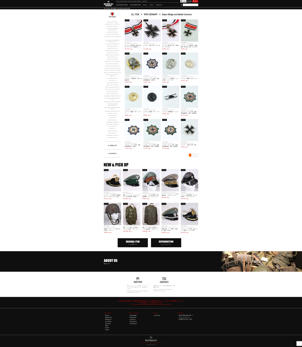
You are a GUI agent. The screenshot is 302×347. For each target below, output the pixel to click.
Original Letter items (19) (112, 52)
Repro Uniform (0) (112, 126)
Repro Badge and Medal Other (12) (112, 111)
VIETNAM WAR (133, 317)
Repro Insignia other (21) (112, 91)
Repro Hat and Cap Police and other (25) (112, 75)
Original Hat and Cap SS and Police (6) (112, 36)
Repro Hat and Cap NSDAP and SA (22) (112, 72)
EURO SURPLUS (133, 321)
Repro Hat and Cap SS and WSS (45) (112, 70)
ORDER (106, 325)
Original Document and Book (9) (112, 55)
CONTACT (107, 330)
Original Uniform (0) (112, 115)
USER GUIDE (108, 323)
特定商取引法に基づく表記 (185, 319)
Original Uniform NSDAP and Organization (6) (112, 29)
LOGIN (189, 1)
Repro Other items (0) (112, 137)
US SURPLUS (133, 319)
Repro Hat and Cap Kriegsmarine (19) (112, 68)
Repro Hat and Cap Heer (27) (112, 63)
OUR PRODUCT (108, 321)
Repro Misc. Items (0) (112, 113)
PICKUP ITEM (157, 315)
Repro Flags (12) (112, 80)
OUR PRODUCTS (133, 323)
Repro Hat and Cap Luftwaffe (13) (112, 66)
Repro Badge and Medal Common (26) (112, 96)
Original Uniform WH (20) (112, 22)
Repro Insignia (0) (112, 133)
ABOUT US (107, 315)
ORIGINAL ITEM (108, 317)
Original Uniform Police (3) (112, 26)
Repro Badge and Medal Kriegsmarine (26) (112, 104)
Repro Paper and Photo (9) (112, 93)
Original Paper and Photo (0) (112, 124)
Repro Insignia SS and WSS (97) (112, 89)
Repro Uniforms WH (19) (112, 59)
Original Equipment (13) (112, 46)
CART (195, 1)
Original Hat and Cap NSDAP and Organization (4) (112, 41)
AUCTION (107, 328)
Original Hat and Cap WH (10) (112, 34)
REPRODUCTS (108, 319)
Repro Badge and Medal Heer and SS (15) (112, 98)
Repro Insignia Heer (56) (112, 82)
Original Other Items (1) (112, 57)
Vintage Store (159, 5)
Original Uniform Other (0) (112, 32)
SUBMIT (183, 1)
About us (145, 5)
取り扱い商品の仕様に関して (186, 315)
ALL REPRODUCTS (112, 153)
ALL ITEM (135, 14)
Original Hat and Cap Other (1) (112, 44)
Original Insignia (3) (112, 120)
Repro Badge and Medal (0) (112, 135)
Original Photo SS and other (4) (112, 50)
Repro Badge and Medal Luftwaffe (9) (112, 101)
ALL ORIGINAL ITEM (112, 145)
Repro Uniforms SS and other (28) (112, 61)
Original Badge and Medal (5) (112, 122)
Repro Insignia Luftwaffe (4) (112, 85)
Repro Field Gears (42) (112, 78)
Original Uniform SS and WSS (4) (112, 24)
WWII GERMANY (151, 14)
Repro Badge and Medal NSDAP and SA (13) (112, 108)
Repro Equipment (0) (112, 131)
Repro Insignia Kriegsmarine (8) (112, 87)
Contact (151, 5)
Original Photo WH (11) (112, 48)
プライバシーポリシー (184, 317)
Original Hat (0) (112, 117)
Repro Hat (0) (112, 128)
